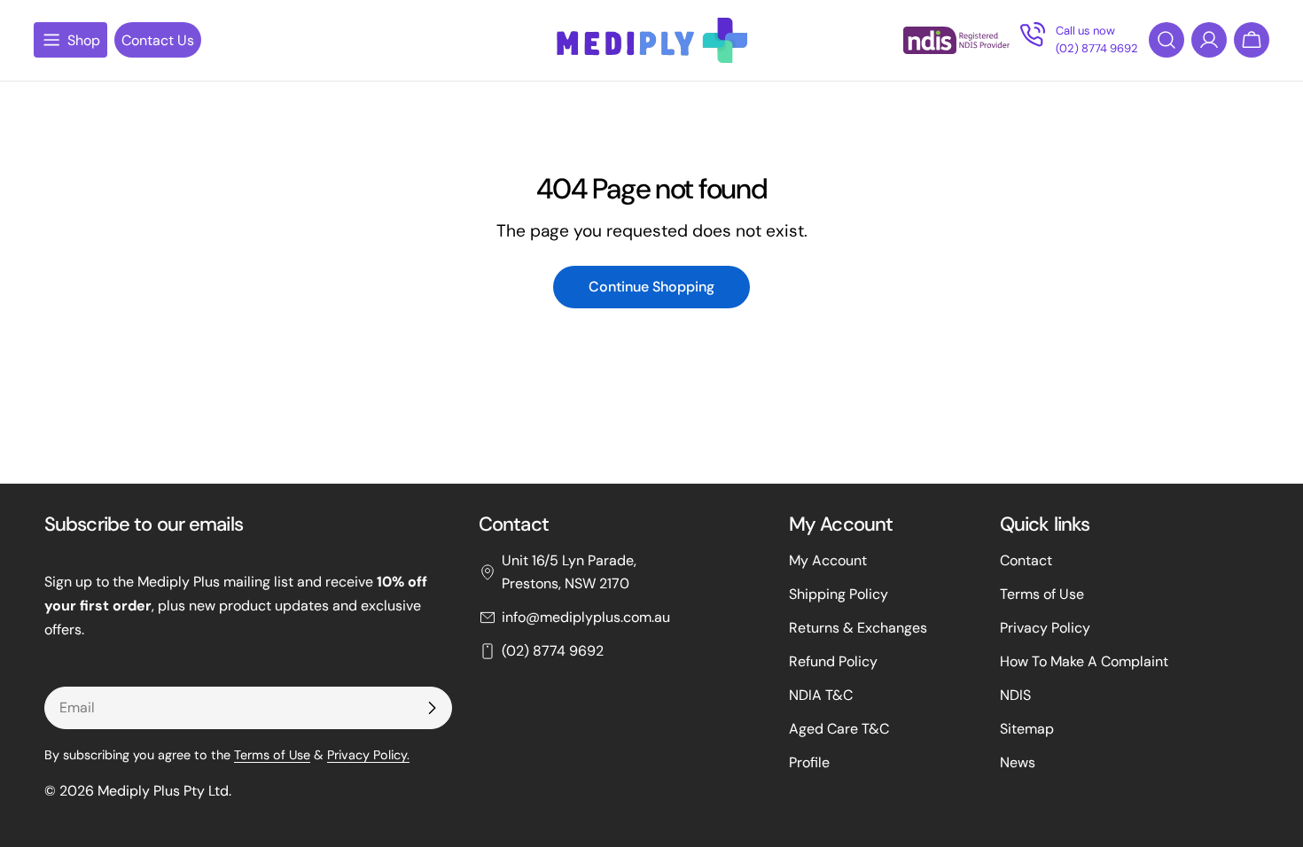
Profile (809, 762)
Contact (1026, 560)
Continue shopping (651, 286)
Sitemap (1027, 728)
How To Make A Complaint (1084, 661)
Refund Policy (833, 661)
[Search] (1166, 40)
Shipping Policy (838, 594)
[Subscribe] (431, 708)
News (1017, 762)
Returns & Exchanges (858, 627)
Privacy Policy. (368, 755)
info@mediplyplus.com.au (586, 617)
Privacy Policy (1045, 627)
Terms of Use (272, 755)
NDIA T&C (821, 695)
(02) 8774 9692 (553, 650)
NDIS (1015, 695)
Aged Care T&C (839, 728)
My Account (828, 560)
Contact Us (157, 40)
